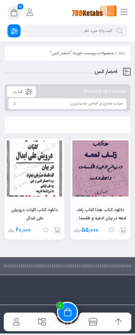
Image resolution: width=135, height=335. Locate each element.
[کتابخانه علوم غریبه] (94, 12)
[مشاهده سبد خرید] (14, 14)
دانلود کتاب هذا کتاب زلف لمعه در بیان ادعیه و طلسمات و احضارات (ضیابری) (100, 218)
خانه (121, 53)
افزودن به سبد (123, 230)
